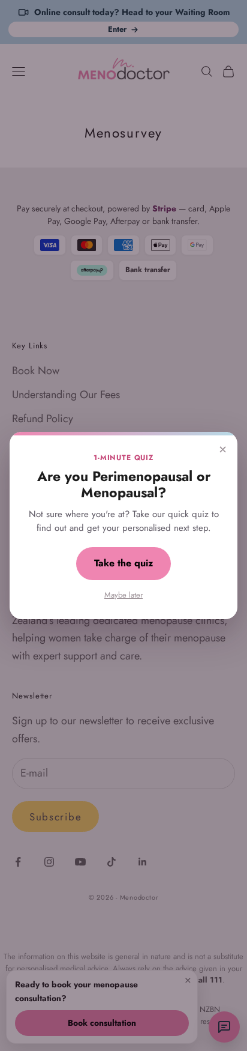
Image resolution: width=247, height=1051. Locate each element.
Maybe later (123, 595)
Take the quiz (123, 563)
